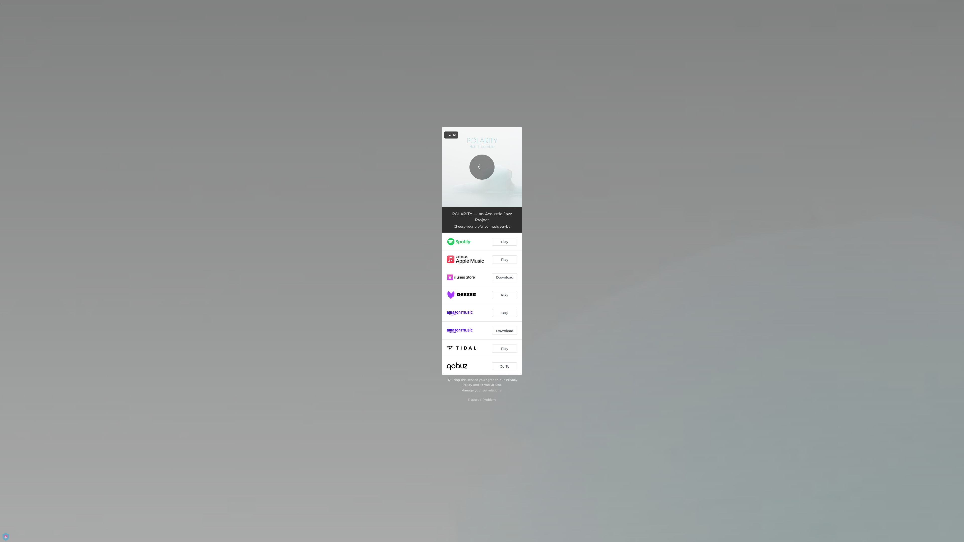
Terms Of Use (490, 385)
